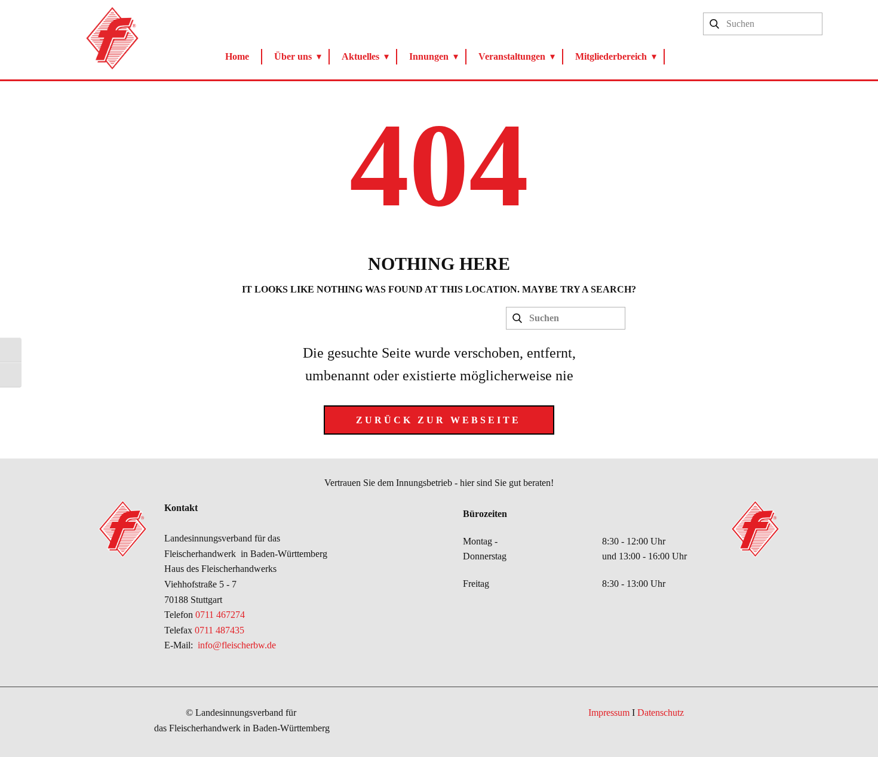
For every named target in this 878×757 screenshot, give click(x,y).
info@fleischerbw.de (237, 645)
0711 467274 (221, 615)
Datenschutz (660, 712)
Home (237, 56)
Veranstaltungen (511, 56)
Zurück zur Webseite (438, 420)
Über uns (293, 56)
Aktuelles (360, 56)
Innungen (429, 56)
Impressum (609, 712)
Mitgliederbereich (611, 56)
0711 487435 (219, 630)
